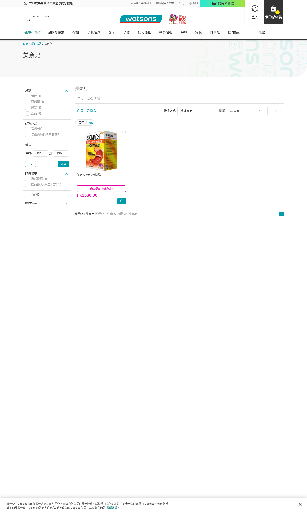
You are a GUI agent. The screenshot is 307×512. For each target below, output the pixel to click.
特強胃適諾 (89, 175)
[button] (273, 12)
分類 (28, 90)
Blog (181, 3)
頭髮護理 (166, 33)
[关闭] (300, 504)
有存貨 (35, 195)
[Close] (91, 123)
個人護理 (144, 33)
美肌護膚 (93, 33)
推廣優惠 (31, 173)
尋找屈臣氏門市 (165, 3)
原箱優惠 (234, 33)
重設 (30, 164)
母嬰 (184, 33)
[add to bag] (121, 201)
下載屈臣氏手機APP (140, 3)
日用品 (215, 33)
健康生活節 (32, 33)
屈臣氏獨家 (56, 33)
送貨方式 (31, 123)
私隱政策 (112, 507)
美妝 (126, 33)
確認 (63, 164)
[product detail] (101, 150)
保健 (75, 33)
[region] (153, 505)
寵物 (198, 33)
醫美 (111, 33)
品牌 (262, 33)
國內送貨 (31, 203)
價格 (28, 144)
